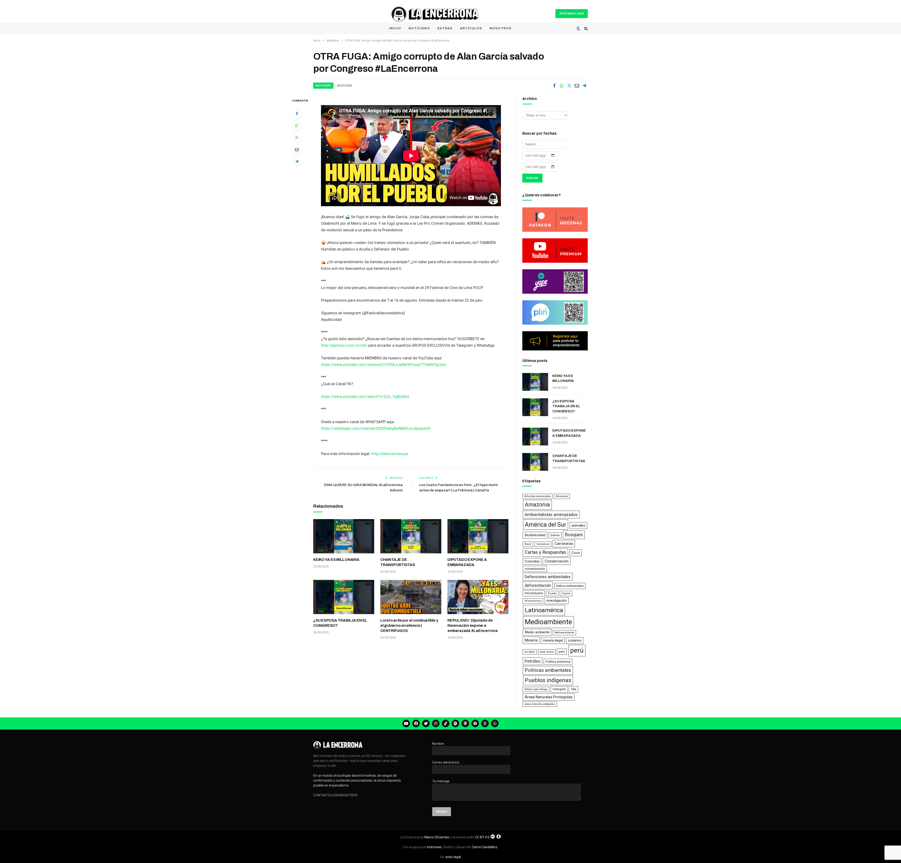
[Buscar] (585, 28)
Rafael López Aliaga (535, 689)
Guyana (566, 593)
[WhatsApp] (297, 125)
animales (578, 525)
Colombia (532, 561)
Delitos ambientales (570, 586)
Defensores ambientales (548, 576)
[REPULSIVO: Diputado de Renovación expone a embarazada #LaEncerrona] (477, 597)
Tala (573, 689)
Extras (445, 28)
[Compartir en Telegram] (584, 85)
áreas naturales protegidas (539, 704)
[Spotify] (455, 723)
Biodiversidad (535, 535)
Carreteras (563, 543)
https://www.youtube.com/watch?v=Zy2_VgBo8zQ (365, 396)
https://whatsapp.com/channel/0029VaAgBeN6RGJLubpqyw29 (375, 428)
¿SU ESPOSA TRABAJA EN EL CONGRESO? (340, 622)
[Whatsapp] (495, 723)
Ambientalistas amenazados (551, 514)
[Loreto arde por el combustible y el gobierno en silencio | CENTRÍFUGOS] (410, 597)
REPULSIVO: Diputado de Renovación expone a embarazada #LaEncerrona (472, 625)
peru (562, 651)
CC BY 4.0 (482, 837)
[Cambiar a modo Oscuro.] (578, 28)
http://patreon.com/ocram (344, 345)
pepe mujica (547, 651)
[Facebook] (297, 113)
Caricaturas (543, 544)
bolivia (555, 535)
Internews (434, 847)
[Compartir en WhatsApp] (561, 85)
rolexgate (559, 689)
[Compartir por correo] (576, 85)
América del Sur (545, 524)
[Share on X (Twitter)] (569, 85)
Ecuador (552, 593)
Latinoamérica (544, 610)
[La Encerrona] (434, 13)
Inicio (395, 28)
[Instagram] (435, 723)
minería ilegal (553, 640)
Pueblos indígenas (548, 680)
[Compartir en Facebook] (554, 85)
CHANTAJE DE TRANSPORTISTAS (397, 562)
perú (577, 650)
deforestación (538, 585)
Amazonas (562, 496)
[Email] (297, 149)
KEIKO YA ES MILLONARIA (336, 560)
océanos (574, 640)
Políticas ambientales (548, 670)
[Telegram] (297, 161)
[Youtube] (406, 723)
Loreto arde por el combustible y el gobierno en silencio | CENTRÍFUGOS (409, 625)
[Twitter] (297, 137)
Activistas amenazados (537, 496)
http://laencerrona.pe (389, 454)
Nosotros (501, 28)
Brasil (527, 544)
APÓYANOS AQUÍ (571, 13)
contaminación (535, 568)
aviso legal (453, 857)
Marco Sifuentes (436, 837)
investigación (556, 600)
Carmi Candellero (484, 847)
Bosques (574, 534)
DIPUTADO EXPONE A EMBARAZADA (467, 562)
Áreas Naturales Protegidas (549, 697)
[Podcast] (465, 723)
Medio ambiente (537, 632)
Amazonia (537, 504)
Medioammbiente (564, 632)
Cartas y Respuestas (545, 552)
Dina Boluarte (534, 593)
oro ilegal (529, 651)
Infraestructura (532, 600)
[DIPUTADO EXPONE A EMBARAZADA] (477, 536)
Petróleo (532, 661)
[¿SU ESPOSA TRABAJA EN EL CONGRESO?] (343, 597)
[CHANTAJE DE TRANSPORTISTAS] (410, 536)
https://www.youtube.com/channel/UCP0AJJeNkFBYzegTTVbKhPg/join (383, 364)
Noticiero (419, 28)
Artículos (471, 28)
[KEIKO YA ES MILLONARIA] (343, 536)
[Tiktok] (445, 723)
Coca (576, 553)
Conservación (557, 561)
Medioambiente (548, 622)
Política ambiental (558, 661)
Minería (531, 640)
